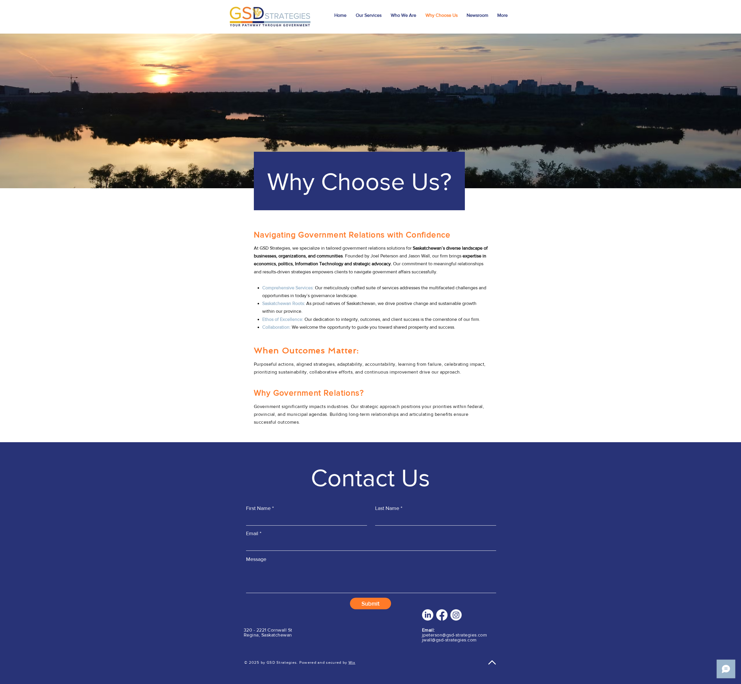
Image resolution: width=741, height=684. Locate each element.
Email (252, 533)
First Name (258, 508)
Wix (352, 662)
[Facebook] (441, 615)
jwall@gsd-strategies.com (449, 639)
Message (256, 559)
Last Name (387, 508)
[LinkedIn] (427, 615)
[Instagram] (456, 615)
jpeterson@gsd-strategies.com (454, 634)
